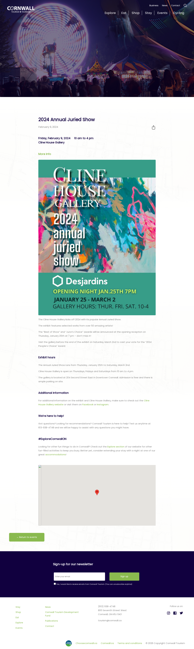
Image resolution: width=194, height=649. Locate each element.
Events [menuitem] (162, 13)
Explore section (115, 446)
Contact (175, 5)
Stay (18, 607)
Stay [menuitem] (148, 13)
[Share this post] (153, 127)
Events (19, 627)
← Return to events (27, 537)
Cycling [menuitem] (178, 13)
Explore (19, 622)
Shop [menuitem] (136, 13)
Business (153, 5)
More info (44, 154)
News (164, 5)
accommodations (55, 454)
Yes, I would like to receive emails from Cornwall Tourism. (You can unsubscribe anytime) (94, 584)
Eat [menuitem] (123, 13)
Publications (51, 620)
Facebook (87, 404)
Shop (18, 612)
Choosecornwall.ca (87, 643)
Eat (17, 617)
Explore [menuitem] (110, 13)
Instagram (103, 404)
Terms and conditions (130, 643)
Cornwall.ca (107, 643)
